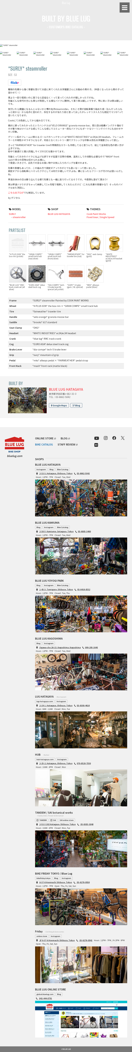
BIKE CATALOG (44, 444)
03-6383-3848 (86, 824)
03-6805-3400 (84, 531)
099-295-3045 (91, 647)
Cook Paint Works (96, 213)
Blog (77, 405)
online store (42, 936)
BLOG (64, 438)
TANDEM (43, 820)
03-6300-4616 (83, 705)
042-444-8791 (45, 998)
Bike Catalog (62, 469)
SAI (54, 820)
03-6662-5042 (83, 473)
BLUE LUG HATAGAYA (59, 213)
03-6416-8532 (83, 589)
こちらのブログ (16, 192)
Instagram (41, 469)
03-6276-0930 (83, 882)
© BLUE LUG (66, 1049)
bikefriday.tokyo (44, 878)
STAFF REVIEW (66, 444)
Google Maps (59, 405)
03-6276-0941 (85, 940)
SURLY (12, 213)
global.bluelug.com (45, 994)
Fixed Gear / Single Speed (100, 217)
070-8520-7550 (84, 763)
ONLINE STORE (44, 438)
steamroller (19, 217)
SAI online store (67, 820)
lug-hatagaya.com (45, 701)
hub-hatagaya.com (45, 759)
